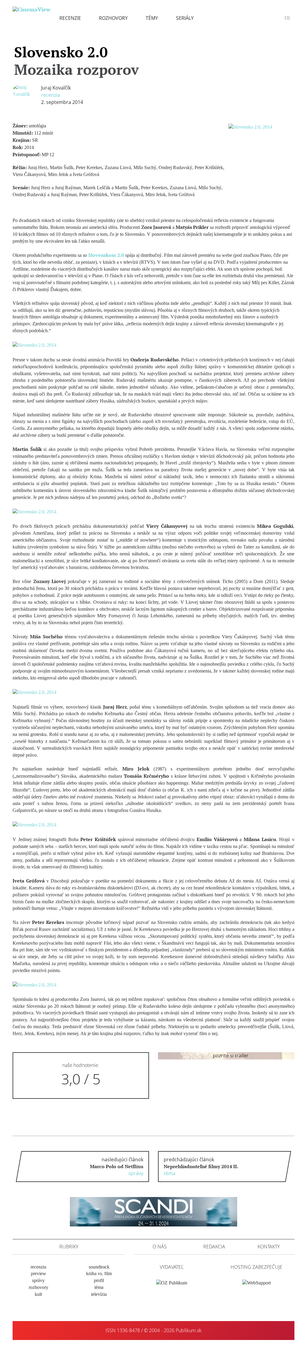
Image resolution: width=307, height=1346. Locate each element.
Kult (38, 1294)
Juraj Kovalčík (56, 87)
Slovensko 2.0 (76, 60)
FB (287, 18)
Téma (98, 1287)
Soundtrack (99, 1266)
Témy (152, 18)
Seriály (185, 18)
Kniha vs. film (99, 1273)
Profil (99, 1280)
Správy (38, 1280)
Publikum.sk (188, 1330)
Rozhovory (113, 18)
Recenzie (70, 18)
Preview (38, 1273)
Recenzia (50, 95)
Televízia (99, 1294)
